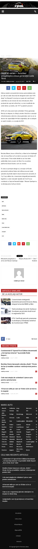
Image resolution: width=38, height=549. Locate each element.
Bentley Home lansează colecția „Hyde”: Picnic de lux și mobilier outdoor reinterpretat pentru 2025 (19, 366)
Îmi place (34, 339)
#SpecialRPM (18, 530)
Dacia (3, 446)
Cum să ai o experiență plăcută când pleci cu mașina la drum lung (17, 493)
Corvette (4, 444)
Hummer (12, 437)
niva (3, 223)
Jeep (18, 408)
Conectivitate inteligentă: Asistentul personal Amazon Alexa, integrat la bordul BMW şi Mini (24, 302)
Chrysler (4, 439)
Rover (28, 450)
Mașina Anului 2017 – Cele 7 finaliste (28, 260)
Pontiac (28, 437)
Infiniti (12, 441)
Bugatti (4, 432)
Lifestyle (18, 536)
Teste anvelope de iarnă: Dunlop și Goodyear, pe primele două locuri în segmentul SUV (24, 311)
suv (3, 236)
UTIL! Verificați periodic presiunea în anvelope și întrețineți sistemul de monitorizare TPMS (24, 320)
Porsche (28, 439)
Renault (28, 444)
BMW (3, 429)
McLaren (19, 446)
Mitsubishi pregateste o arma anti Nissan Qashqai (9, 260)
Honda (12, 434)
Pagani (28, 432)
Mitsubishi (29, 421)
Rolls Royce (29, 446)
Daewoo (4, 450)
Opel (27, 427)
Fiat (11, 421)
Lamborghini (21, 421)
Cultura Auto (18, 519)
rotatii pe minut (10, 81)
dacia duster (5, 210)
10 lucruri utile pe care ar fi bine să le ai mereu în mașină (16, 485)
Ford (11, 427)
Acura (4, 410)
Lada (18, 417)
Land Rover (20, 427)
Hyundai (12, 439)
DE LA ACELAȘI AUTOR (12, 294)
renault (4, 231)
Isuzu (11, 444)
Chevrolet (5, 437)
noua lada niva (5, 227)
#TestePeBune (18, 524)
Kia (18, 410)
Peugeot (28, 434)
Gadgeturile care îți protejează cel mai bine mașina (17, 500)
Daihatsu (12, 408)
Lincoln (19, 432)
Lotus (18, 434)
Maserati (19, 439)
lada (3, 214)
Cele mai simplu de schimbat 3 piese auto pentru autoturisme (17, 478)
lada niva (4, 218)
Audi (3, 424)
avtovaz (4, 206)
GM (10, 429)
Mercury (29, 408)
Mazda (19, 444)
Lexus (18, 429)
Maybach (19, 441)
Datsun (12, 410)
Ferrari (12, 417)
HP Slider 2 (5, 65)
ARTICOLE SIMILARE (11, 291)
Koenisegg (20, 414)
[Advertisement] (19, 34)
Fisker (11, 424)
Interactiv (19, 541)
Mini (27, 417)
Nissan (28, 424)
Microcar (29, 414)
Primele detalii (6, 70)
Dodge (12, 414)
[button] (35, 11)
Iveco (11, 446)
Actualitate (5, 68)
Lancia (19, 424)
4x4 (3, 201)
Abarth (4, 408)
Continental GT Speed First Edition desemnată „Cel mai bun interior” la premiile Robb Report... (19, 353)
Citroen (4, 441)
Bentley (4, 427)
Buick (3, 434)
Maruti (19, 437)
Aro (3, 417)
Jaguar (12, 450)
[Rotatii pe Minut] (19, 4)
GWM (11, 432)
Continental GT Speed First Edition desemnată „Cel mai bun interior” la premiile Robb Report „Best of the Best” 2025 (19, 461)
